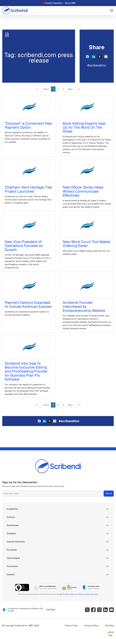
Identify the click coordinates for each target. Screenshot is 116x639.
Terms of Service (86, 594)
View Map (50, 609)
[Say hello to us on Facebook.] (93, 609)
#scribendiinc (96, 65)
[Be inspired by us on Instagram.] (99, 609)
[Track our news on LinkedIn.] (105, 609)
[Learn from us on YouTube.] (111, 609)
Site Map (109, 625)
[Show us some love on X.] (87, 609)
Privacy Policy (69, 594)
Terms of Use (71, 625)
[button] (112, 10)
